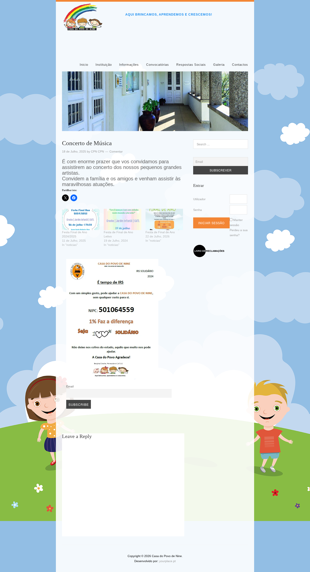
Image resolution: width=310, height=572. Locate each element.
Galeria (219, 64)
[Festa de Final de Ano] (164, 219)
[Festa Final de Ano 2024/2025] (81, 219)
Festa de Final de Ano (160, 232)
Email (70, 386)
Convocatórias (157, 64)
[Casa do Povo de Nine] (83, 29)
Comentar (116, 151)
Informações (129, 64)
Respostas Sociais (191, 64)
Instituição (104, 64)
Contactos (240, 64)
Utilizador (199, 199)
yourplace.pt (167, 561)
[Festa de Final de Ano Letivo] (122, 219)
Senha (197, 210)
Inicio (84, 64)
